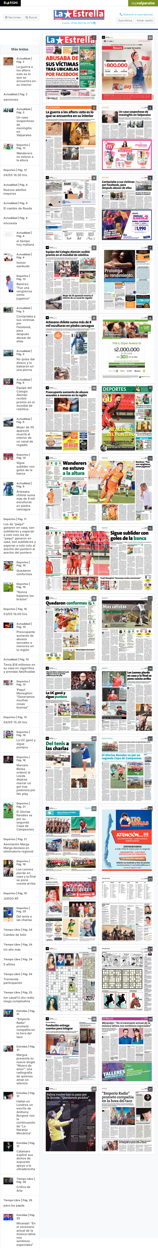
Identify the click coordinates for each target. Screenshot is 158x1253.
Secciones (14, 17)
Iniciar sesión (145, 20)
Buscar (32, 17)
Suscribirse (125, 20)
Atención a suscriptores (137, 14)
